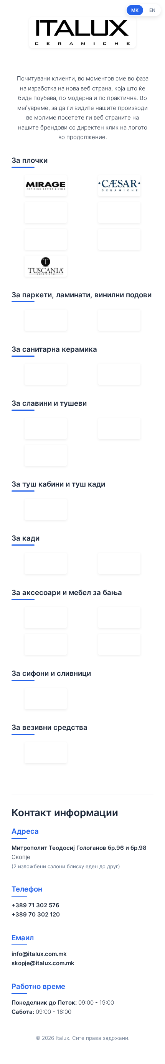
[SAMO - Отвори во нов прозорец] (46, 509)
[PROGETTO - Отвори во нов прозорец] (119, 617)
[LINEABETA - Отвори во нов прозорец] (119, 644)
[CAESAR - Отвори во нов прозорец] (119, 185)
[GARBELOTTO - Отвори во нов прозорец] (46, 320)
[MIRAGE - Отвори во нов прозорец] (46, 185)
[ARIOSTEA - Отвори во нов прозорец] (46, 212)
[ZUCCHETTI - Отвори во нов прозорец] (119, 428)
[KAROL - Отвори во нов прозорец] (119, 563)
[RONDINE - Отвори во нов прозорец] (46, 239)
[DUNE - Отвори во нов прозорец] (119, 239)
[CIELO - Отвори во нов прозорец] (119, 374)
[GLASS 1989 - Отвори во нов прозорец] (46, 563)
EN (152, 10)
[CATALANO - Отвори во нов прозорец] (46, 374)
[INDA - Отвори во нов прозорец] (46, 617)
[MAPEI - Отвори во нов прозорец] (46, 752)
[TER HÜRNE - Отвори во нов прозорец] (119, 320)
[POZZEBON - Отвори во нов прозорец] (46, 644)
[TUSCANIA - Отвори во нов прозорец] (46, 266)
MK (135, 10)
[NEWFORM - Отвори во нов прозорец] (46, 428)
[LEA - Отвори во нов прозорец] (119, 212)
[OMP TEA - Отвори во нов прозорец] (46, 698)
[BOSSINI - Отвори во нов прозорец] (46, 455)
